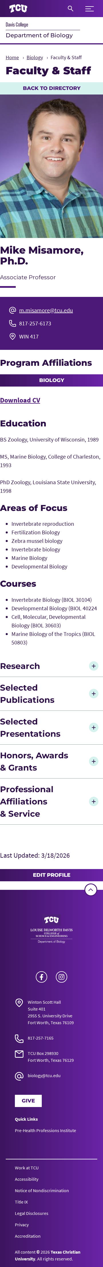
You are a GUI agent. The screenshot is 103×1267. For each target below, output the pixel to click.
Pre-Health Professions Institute (45, 1130)
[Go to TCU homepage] (18, 8)
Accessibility (26, 1179)
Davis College (17, 24)
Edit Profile (51, 875)
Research (20, 666)
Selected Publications (27, 694)
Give (28, 1101)
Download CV (20, 400)
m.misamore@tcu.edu (46, 310)
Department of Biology (39, 35)
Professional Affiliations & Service (27, 801)
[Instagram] (61, 977)
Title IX (21, 1202)
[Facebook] (41, 977)
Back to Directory (51, 88)
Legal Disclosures (31, 1213)
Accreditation (28, 1236)
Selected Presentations (30, 727)
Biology (51, 380)
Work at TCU (27, 1168)
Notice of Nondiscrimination (42, 1190)
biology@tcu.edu (44, 1075)
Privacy (22, 1224)
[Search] (70, 8)
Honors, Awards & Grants (34, 761)
